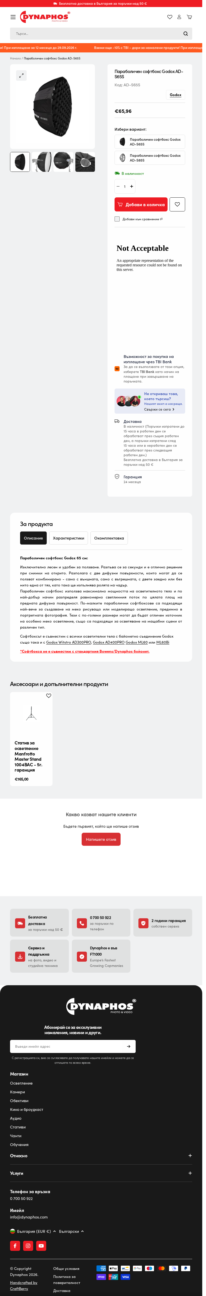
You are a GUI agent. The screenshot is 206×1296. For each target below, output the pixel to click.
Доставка (61, 1290)
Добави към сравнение (141, 219)
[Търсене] (185, 33)
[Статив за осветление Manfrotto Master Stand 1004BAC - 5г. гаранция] (31, 713)
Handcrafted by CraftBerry (23, 1285)
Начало (15, 58)
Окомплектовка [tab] (109, 538)
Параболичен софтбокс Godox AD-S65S (155, 141)
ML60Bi (162, 642)
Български (69, 1231)
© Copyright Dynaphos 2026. (24, 1271)
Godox (175, 94)
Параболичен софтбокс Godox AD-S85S (155, 158)
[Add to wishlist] (177, 204)
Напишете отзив (101, 839)
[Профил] (179, 17)
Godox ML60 (137, 642)
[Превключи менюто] (13, 17)
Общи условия (66, 1268)
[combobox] (101, 34)
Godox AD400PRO (109, 642)
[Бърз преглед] (44, 703)
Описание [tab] (33, 538)
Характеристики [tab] (68, 538)
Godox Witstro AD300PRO (68, 642)
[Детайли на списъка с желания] (169, 17)
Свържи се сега (157, 409)
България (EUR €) (34, 1231)
